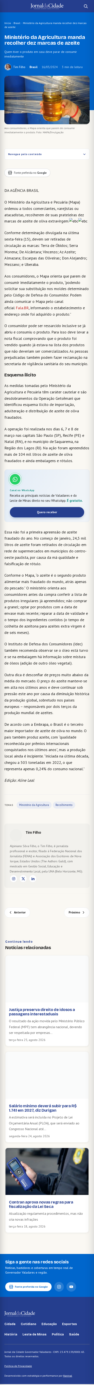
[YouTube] (71, 1287)
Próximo (74, 912)
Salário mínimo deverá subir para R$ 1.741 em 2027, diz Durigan (43, 1108)
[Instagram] (13, 878)
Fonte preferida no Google (31, 1286)
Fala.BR (22, 307)
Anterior (20, 912)
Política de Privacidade (18, 1366)
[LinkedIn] (33, 878)
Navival (67, 1375)
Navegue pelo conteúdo (25, 154)
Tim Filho (19, 67)
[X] (23, 878)
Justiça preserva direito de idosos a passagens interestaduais (42, 1012)
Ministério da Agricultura (34, 805)
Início (7, 23)
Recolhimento (64, 805)
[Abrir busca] (86, 6)
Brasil (17, 23)
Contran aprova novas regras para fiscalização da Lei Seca (41, 1204)
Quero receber (47, 512)
